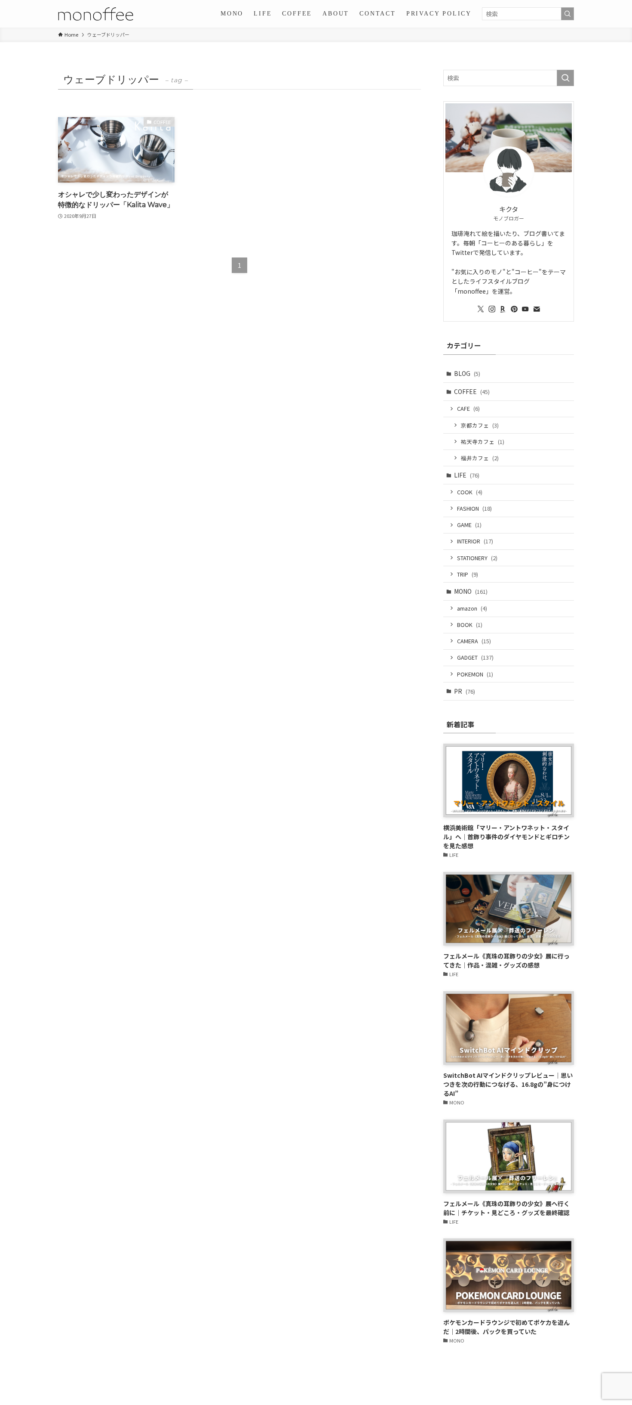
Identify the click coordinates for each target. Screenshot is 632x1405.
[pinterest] (514, 309)
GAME (469, 525)
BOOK (469, 624)
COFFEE (472, 391)
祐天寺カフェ (482, 441)
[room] (503, 309)
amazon (472, 608)
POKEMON (475, 674)
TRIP (467, 574)
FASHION (474, 508)
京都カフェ (480, 425)
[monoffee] (95, 14)
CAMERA (474, 641)
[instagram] (492, 309)
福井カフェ (480, 458)
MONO (471, 591)
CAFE (468, 408)
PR (464, 691)
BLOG (467, 373)
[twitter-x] (480, 309)
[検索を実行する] (567, 13)
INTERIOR (475, 541)
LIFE (466, 475)
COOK (469, 492)
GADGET (475, 657)
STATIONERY (477, 558)
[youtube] (525, 309)
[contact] (536, 309)
